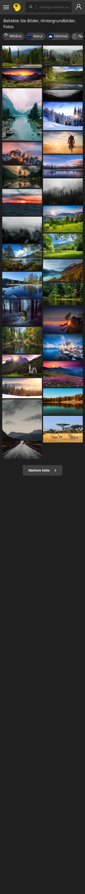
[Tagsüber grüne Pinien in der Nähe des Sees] (22, 57)
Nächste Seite (39, 470)
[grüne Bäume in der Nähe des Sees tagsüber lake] (22, 114)
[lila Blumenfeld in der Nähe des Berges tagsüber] (22, 78)
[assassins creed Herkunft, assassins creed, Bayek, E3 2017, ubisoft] (63, 142)
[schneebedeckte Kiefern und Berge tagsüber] (63, 116)
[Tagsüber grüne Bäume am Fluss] (22, 340)
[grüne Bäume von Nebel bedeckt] (22, 230)
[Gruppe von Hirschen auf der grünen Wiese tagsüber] (63, 429)
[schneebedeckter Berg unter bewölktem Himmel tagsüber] (22, 153)
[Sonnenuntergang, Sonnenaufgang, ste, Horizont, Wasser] (22, 202)
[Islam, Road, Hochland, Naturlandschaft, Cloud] (22, 429)
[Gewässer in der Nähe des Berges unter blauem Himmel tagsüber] (63, 166)
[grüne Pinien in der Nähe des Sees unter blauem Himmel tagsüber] (63, 77)
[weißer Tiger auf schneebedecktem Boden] (22, 313)
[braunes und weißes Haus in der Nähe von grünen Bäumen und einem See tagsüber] (63, 294)
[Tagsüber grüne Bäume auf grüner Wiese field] (63, 219)
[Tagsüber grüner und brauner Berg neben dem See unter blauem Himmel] (63, 270)
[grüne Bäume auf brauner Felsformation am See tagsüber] (22, 177)
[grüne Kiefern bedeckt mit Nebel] (63, 191)
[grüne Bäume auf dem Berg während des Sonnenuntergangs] (63, 319)
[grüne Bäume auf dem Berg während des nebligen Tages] (63, 55)
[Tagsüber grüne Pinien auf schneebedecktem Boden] (22, 388)
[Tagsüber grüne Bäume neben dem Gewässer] (22, 285)
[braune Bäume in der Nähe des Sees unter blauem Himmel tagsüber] (63, 401)
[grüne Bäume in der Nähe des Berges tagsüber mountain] (63, 95)
